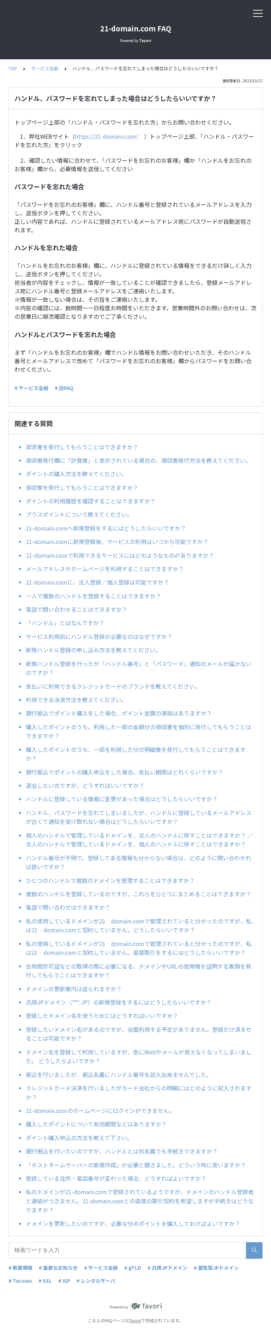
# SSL (45, 1280)
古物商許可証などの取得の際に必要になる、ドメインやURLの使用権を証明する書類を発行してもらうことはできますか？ (138, 971)
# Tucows (20, 1280)
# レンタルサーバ (96, 1280)
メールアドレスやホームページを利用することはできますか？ (105, 568)
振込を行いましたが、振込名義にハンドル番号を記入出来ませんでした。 (119, 1074)
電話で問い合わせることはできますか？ (76, 609)
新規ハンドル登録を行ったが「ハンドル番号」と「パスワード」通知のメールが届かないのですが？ (139, 668)
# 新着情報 (20, 1267)
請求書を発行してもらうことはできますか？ (82, 447)
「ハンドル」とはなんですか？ (65, 622)
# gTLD (132, 1267)
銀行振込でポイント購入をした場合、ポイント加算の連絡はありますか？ (119, 713)
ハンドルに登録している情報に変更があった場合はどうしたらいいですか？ (122, 799)
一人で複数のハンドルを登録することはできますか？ (93, 596)
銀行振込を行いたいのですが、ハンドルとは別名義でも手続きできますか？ (122, 1151)
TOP (12, 68)
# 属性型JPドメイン (216, 1267)
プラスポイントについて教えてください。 (79, 514)
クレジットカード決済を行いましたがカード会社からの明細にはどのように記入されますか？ (139, 1092)
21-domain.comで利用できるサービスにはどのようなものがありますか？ (120, 555)
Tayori (135, 1320)
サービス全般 (45, 68)
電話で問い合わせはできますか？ (68, 907)
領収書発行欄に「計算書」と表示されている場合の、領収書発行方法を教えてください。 (138, 460)
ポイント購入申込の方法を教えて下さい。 (79, 1137)
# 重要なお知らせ (58, 1267)
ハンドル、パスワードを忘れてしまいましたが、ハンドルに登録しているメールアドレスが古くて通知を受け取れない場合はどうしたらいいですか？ (139, 817)
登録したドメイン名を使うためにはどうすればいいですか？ (102, 1015)
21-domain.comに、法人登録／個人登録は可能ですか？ (97, 582)
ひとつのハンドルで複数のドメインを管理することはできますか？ (110, 880)
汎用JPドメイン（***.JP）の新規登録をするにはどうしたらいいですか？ (119, 1002)
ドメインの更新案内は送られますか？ (74, 988)
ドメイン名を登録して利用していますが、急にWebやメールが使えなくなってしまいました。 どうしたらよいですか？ (139, 1056)
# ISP (64, 1280)
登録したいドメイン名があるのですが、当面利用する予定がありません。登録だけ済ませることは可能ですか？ (139, 1034)
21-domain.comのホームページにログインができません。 (100, 1110)
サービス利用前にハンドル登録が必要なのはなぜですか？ (99, 636)
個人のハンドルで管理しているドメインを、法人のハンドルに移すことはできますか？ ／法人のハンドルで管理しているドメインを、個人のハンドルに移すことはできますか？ (139, 840)
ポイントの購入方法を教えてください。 (76, 473)
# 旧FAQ (64, 387)
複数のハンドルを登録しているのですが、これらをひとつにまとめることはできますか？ (138, 894)
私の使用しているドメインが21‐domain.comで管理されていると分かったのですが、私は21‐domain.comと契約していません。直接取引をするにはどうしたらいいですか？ (139, 948)
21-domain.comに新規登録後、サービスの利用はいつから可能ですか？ (117, 541)
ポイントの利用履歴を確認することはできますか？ (91, 501)
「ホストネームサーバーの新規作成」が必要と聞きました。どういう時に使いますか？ (136, 1165)
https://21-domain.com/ (106, 136)
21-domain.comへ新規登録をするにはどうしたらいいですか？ (106, 528)
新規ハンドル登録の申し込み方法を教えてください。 (93, 650)
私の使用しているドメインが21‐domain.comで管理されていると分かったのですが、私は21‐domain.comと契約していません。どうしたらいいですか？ (139, 925)
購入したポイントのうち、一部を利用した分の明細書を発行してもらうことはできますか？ (136, 754)
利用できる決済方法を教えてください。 (76, 699)
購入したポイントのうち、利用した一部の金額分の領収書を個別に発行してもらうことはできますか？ (138, 731)
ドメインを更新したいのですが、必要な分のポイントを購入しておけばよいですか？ (133, 1223)
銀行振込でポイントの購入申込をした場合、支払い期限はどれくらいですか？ (124, 772)
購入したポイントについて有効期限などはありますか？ (96, 1124)
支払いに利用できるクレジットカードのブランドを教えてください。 (113, 686)
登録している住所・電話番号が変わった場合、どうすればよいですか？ (116, 1178)
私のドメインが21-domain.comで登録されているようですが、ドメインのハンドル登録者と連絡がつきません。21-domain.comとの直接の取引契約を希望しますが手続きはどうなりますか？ (140, 1200)
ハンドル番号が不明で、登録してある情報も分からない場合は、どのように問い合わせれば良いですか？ (138, 862)
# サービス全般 (31, 387)
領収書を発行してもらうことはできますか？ (82, 487)
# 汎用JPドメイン (167, 1267)
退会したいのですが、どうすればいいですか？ (85, 785)
